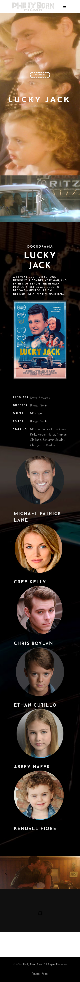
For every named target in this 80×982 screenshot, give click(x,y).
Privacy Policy (40, 973)
